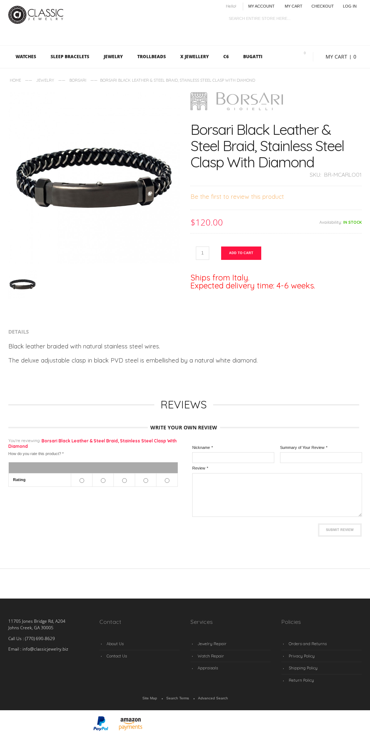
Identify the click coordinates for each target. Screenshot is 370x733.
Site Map (149, 698)
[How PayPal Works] (100, 719)
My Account (261, 6)
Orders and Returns (308, 643)
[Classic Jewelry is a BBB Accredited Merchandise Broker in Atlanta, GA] (26, 724)
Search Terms (177, 698)
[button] (70, 724)
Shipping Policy (303, 667)
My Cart (293, 6)
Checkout (322, 6)
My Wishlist (305, 53)
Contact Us (117, 656)
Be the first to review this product (237, 196)
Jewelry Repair (212, 643)
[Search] (356, 17)
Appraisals (208, 667)
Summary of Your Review (302, 447)
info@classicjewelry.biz (45, 649)
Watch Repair (211, 656)
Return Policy (301, 680)
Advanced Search (213, 698)
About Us (115, 643)
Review (198, 468)
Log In (350, 6)
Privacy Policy (302, 656)
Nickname (201, 447)
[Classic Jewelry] (37, 9)
